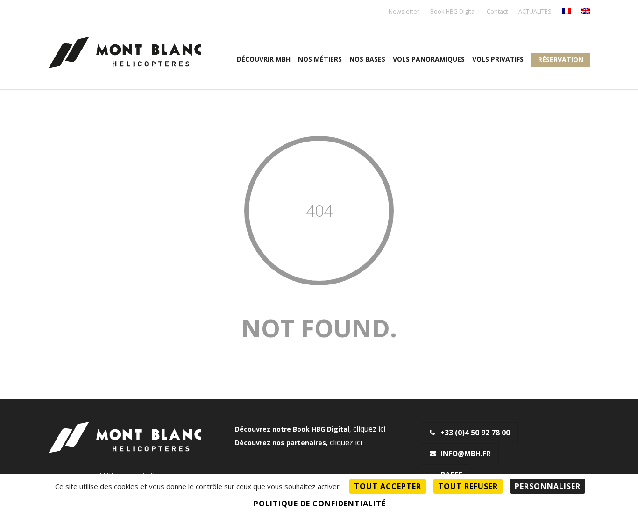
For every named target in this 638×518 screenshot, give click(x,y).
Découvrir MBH (264, 59)
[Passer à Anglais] (585, 11)
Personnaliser (548, 486)
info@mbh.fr (465, 454)
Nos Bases (367, 59)
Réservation (560, 59)
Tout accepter (387, 486)
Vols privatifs (498, 59)
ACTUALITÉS (535, 12)
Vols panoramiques (429, 59)
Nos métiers (320, 59)
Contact (497, 12)
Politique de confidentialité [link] (320, 503)
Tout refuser (468, 486)
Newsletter (404, 12)
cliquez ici (369, 429)
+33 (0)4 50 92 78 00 (475, 433)
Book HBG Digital (453, 12)
